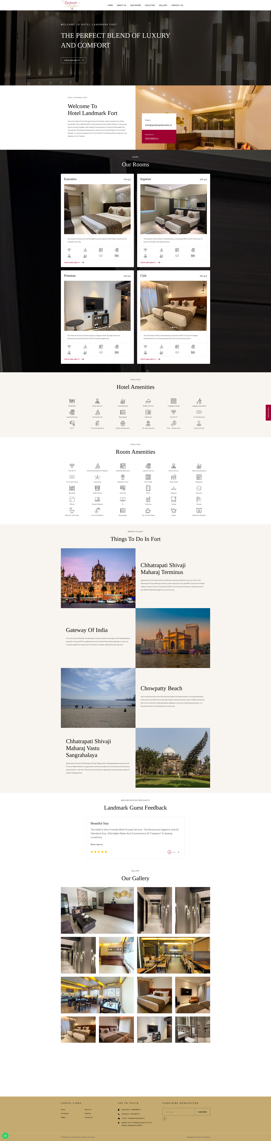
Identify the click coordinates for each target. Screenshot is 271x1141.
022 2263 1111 (135, 1114)
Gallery (163, 5)
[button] (169, 852)
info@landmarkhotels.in (158, 125)
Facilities (150, 5)
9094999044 (151, 138)
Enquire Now (268, 412)
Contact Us (89, 1117)
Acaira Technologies (203, 1137)
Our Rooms (135, 5)
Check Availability (72, 60)
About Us (121, 5)
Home (110, 5)
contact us (177, 5)
